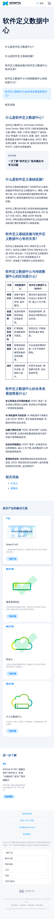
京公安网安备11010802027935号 (18, 909)
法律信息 (23, 905)
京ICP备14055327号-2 (40, 909)
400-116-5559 (27, 821)
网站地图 (39, 905)
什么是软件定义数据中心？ (19, 47)
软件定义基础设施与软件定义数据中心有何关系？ (26, 67)
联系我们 (27, 834)
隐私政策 (31, 905)
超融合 (14, 488)
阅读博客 (9, 797)
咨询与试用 (27, 814)
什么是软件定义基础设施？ (19, 56)
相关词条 (10, 104)
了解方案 (12, 616)
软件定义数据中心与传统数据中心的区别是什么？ (26, 80)
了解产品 (12, 559)
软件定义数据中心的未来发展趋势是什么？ (26, 93)
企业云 (14, 483)
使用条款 (14, 905)
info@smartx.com (27, 827)
